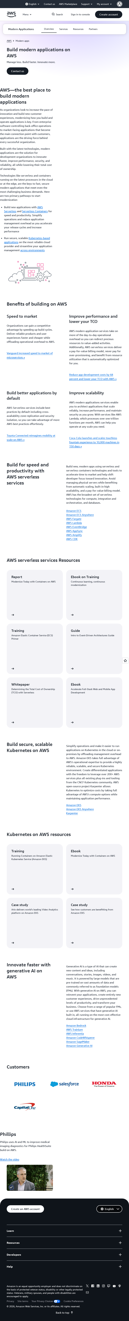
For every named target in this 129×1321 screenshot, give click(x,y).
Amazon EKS (73, 805)
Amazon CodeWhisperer (80, 1037)
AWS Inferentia (75, 1033)
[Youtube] (114, 1286)
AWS (9, 40)
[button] (108, 14)
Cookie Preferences (73, 1301)
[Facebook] (92, 1286)
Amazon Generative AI (79, 1045)
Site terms (22, 1301)
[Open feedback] (125, 661)
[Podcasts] (119, 1286)
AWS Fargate (73, 518)
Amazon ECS (73, 510)
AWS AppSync (74, 531)
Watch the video (9, 1159)
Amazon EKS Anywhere (80, 809)
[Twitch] (109, 1286)
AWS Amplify (74, 535)
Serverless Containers (35, 211)
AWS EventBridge (76, 527)
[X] (87, 1286)
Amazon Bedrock (76, 1025)
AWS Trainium (74, 1029)
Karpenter (72, 813)
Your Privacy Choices (42, 1301)
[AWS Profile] (119, 4)
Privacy (10, 1301)
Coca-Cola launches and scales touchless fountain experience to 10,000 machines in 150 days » (94, 442)
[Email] (87, 1293)
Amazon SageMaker (78, 1041)
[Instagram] (103, 1286)
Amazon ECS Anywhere (80, 514)
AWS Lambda (74, 523)
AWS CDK (72, 539)
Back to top (62, 1312)
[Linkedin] (98, 1286)
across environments (32, 250)
